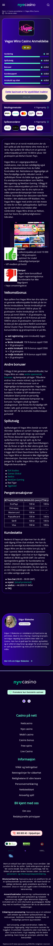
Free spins (26, 745)
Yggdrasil (12, 485)
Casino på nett (26, 715)
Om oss (26, 810)
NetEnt (11, 476)
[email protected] (23, 582)
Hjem (4, 11)
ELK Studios (13, 470)
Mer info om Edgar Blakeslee (16, 661)
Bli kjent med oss (26, 803)
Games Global (14, 473)
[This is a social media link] (23, 701)
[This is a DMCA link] (26, 844)
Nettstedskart (26, 789)
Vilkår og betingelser (26, 767)
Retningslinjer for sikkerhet (26, 772)
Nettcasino (26, 723)
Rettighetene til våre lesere (26, 778)
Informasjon (26, 759)
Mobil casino (26, 734)
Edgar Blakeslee (26, 619)
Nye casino (27, 728)
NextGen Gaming (16, 479)
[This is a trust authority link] (11, 850)
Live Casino (26, 751)
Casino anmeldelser (15, 11)
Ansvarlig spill (26, 795)
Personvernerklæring (26, 783)
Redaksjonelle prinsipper (26, 816)
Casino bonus (26, 740)
